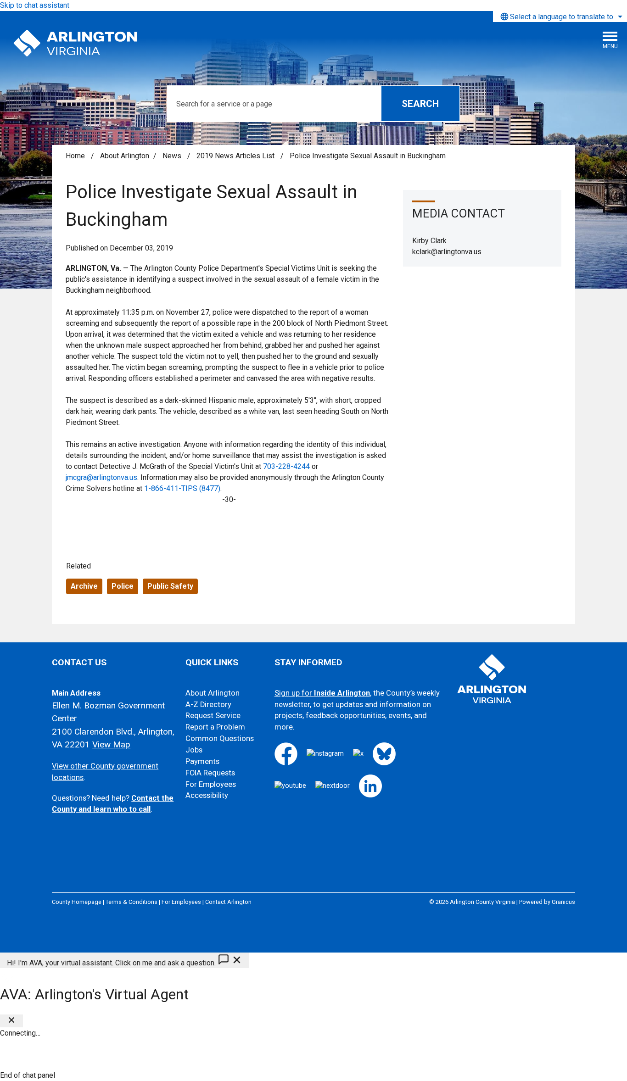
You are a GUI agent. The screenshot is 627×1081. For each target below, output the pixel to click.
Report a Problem (215, 727)
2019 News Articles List (236, 155)
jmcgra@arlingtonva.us (101, 477)
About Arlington (124, 155)
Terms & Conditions (131, 901)
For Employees (210, 784)
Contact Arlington (228, 901)
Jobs (193, 750)
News (172, 155)
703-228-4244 (286, 466)
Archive (84, 586)
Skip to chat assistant (34, 5)
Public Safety (170, 586)
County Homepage (76, 901)
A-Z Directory (208, 704)
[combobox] (560, 16)
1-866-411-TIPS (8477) (182, 488)
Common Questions (219, 738)
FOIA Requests (210, 773)
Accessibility (206, 795)
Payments (202, 761)
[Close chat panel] (11, 1020)
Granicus (563, 901)
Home (75, 155)
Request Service (213, 715)
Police (123, 586)
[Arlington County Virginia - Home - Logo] (76, 43)
